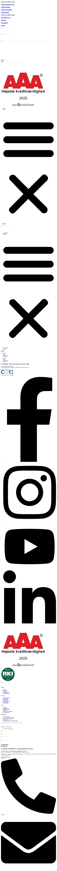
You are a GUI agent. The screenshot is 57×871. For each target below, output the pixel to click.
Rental (3, 25)
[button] (28, 166)
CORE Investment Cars (8, 4)
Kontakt (4, 233)
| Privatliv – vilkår (19, 722)
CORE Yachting (5, 7)
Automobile (4, 23)
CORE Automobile (6, 9)
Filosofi (4, 108)
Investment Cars (5, 17)
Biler (4, 109)
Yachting (3, 20)
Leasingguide (5, 232)
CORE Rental (5, 12)
